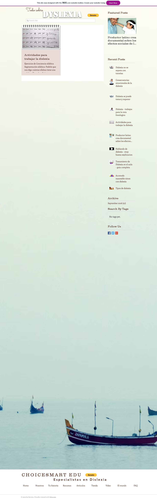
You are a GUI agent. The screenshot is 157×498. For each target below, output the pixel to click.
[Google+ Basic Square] (116, 233)
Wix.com (53, 497)
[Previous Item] (112, 26)
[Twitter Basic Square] (112, 233)
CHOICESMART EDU (52, 474)
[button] (93, 15)
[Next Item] (132, 26)
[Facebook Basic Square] (109, 233)
